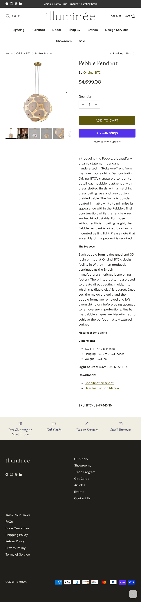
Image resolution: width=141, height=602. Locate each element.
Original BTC (23, 53)
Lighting (18, 30)
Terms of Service (18, 554)
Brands (93, 30)
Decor (56, 30)
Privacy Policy (16, 548)
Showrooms (82, 465)
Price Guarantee (17, 528)
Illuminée (20, 581)
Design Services (117, 30)
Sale (82, 41)
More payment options (107, 141)
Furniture (38, 30)
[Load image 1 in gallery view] (38, 91)
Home (9, 53)
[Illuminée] (70, 15)
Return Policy (15, 541)
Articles (79, 485)
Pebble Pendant (44, 53)
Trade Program (84, 472)
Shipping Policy (17, 535)
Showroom (64, 41)
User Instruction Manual (102, 388)
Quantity (85, 96)
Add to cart (107, 120)
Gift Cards (81, 479)
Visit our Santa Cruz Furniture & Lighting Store (70, 4)
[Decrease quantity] (82, 104)
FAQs (9, 522)
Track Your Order (18, 515)
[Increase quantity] (96, 104)
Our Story (81, 459)
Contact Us (82, 498)
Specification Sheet (99, 383)
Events (79, 492)
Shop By (74, 30)
